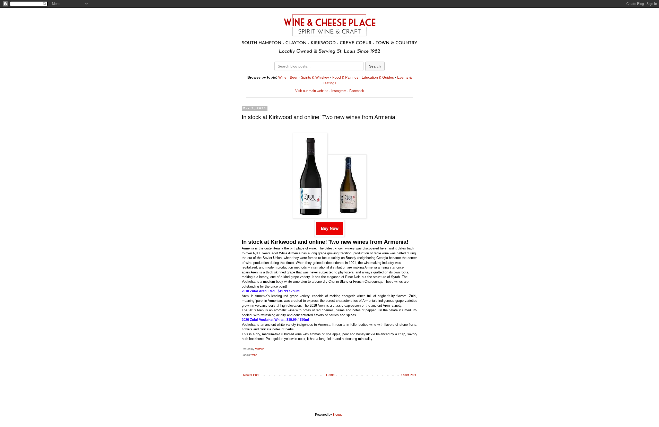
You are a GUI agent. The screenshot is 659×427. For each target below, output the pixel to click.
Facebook (356, 91)
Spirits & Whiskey (315, 77)
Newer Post (251, 375)
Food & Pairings (345, 77)
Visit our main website (311, 91)
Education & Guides (378, 77)
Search (375, 66)
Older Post (408, 375)
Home (330, 375)
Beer (294, 77)
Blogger (338, 414)
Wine (282, 77)
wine (254, 354)
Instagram (338, 91)
